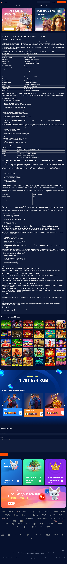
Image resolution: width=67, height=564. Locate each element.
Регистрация (61, 2)
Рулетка (30, 5)
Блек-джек (48, 5)
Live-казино (25, 5)
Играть (63, 317)
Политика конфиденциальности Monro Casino (27, 545)
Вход (53, 2)
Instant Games (36, 5)
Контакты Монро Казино (43, 545)
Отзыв (1, 437)
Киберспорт (42, 5)
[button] (2, 405)
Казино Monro (19, 5)
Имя (1, 431)
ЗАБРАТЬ (39, 29)
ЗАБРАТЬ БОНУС (9, 29)
